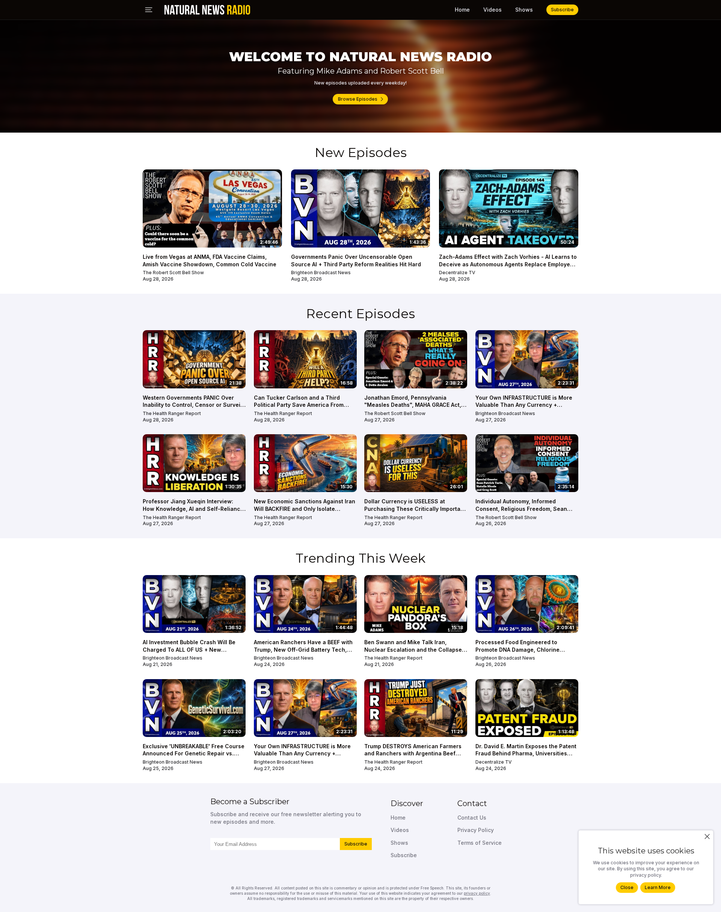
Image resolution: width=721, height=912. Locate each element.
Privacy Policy (475, 830)
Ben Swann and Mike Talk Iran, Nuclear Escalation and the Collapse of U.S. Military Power (413, 649)
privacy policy (477, 893)
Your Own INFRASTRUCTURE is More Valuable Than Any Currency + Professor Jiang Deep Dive (523, 404)
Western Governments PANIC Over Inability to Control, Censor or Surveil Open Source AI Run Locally (192, 404)
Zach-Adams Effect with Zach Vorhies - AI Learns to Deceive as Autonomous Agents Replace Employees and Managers (508, 264)
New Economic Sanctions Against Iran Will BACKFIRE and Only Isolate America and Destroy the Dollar (304, 508)
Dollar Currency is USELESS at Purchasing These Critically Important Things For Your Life (415, 508)
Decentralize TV (457, 272)
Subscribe (355, 844)
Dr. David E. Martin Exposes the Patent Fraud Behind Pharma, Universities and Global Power (525, 753)
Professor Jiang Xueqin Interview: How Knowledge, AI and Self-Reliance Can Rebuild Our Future (193, 508)
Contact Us (471, 817)
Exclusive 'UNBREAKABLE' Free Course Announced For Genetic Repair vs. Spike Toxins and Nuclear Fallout (193, 753)
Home (462, 9)
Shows (524, 9)
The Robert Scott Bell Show (173, 272)
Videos (492, 9)
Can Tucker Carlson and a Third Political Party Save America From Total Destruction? (299, 404)
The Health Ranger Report (172, 413)
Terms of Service (479, 843)
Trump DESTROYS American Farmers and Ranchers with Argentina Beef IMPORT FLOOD (413, 753)
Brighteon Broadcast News (321, 272)
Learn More (658, 887)
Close (627, 887)
